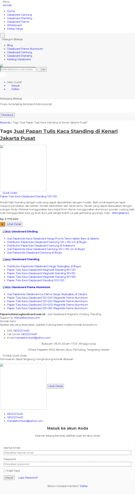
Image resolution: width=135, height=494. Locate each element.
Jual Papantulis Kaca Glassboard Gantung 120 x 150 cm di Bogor (46, 249)
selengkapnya (120, 213)
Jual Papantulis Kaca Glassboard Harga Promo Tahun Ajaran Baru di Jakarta (53, 238)
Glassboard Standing (19, 18)
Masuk (9, 477)
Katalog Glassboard (19, 59)
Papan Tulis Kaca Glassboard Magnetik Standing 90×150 (41, 273)
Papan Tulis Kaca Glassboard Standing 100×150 (28, 196)
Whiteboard (14, 25)
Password (10, 459)
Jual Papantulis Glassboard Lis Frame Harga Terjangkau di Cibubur (47, 294)
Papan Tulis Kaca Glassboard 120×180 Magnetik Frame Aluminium (47, 308)
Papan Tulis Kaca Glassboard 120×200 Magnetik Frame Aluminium (47, 304)
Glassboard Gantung (19, 14)
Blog (10, 45)
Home (11, 11)
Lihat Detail (14, 224)
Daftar (84, 486)
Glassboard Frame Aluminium (25, 48)
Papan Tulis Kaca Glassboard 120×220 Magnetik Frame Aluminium (47, 301)
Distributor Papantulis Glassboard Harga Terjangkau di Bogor (44, 266)
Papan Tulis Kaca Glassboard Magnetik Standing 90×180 (41, 276)
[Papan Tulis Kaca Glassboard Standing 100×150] (23, 167)
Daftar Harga (15, 28)
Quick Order (9, 193)
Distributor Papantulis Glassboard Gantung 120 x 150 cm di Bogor (47, 242)
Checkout (7, 115)
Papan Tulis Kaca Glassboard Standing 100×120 (35, 280)
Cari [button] (42, 69)
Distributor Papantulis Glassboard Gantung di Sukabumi (41, 245)
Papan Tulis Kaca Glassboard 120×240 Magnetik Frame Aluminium (47, 297)
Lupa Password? (28, 477)
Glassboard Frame (18, 21)
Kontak (7, 5)
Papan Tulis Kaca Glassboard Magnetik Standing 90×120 (41, 269)
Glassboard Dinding (24, 231)
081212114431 (21, 330)
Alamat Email (12, 447)
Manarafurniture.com (27, 317)
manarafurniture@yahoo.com (33, 337)
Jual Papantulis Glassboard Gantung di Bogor (34, 252)
